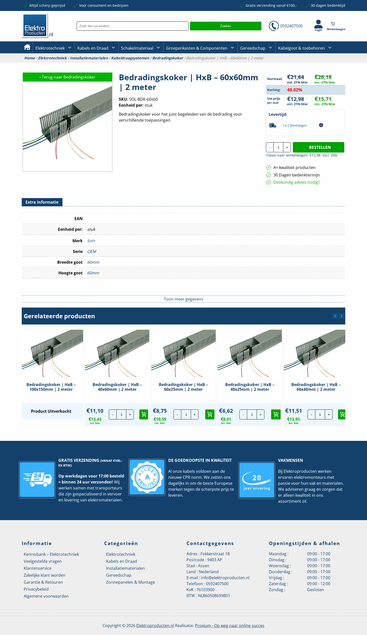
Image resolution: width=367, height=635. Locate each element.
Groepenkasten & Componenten (196, 48)
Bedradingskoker (167, 58)
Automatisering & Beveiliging (59, 65)
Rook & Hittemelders (126, 65)
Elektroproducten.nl (155, 625)
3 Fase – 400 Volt (253, 64)
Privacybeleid (36, 589)
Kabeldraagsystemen (130, 58)
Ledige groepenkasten (184, 65)
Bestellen (320, 147)
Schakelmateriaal (137, 48)
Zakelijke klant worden (44, 575)
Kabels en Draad (92, 48)
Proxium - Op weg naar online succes (229, 625)
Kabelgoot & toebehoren (301, 48)
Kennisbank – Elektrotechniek (51, 554)
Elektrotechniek (50, 48)
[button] (335, 316)
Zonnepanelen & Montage (130, 582)
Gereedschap (252, 48)
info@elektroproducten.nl (225, 577)
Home (29, 58)
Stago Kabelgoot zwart (296, 65)
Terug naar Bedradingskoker (67, 77)
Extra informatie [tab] (41, 202)
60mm (93, 262)
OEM (91, 251)
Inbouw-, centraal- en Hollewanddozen (139, 64)
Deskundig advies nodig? (296, 182)
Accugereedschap (255, 65)
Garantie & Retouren (43, 582)
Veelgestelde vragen (43, 561)
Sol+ (91, 240)
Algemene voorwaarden (46, 596)
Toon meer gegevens (183, 299)
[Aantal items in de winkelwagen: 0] (336, 24)
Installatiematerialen (89, 58)
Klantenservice (37, 568)
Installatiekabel (90, 65)
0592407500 (291, 26)
